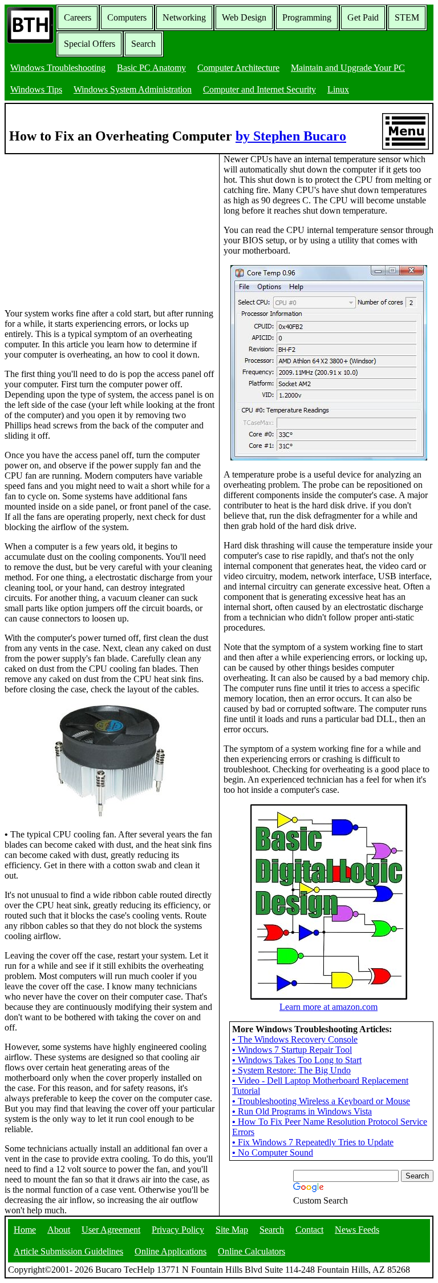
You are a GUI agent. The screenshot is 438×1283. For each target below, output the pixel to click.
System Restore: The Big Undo (291, 1070)
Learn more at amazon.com (328, 1007)
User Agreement (111, 1229)
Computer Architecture (238, 68)
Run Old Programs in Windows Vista (302, 1111)
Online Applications (170, 1251)
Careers (77, 17)
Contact (309, 1229)
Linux (338, 89)
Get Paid (363, 17)
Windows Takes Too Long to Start (297, 1060)
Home (25, 1229)
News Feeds (357, 1229)
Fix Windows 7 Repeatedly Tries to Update (313, 1142)
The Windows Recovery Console (295, 1039)
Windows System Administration (133, 89)
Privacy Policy (178, 1229)
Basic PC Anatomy (151, 68)
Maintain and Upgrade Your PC (348, 68)
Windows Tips (36, 89)
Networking (184, 17)
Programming (306, 17)
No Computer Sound (272, 1152)
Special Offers (89, 44)
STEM (407, 17)
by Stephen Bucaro (291, 136)
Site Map (232, 1229)
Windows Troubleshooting (58, 68)
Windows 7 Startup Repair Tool (292, 1050)
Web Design (244, 17)
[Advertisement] (90, 225)
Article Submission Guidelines (68, 1251)
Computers (127, 17)
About (58, 1229)
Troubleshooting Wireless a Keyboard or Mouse (321, 1101)
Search (143, 44)
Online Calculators (251, 1251)
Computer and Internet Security (259, 89)
